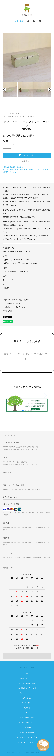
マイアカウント (27, 703)
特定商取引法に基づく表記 (27, 688)
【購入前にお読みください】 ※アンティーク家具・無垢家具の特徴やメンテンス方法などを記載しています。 (26, 169)
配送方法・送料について (27, 683)
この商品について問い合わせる (14, 307)
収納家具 (31, 116)
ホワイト (23, 116)
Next (49, 89)
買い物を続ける (8, 311)
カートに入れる (29, 155)
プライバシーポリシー (27, 693)
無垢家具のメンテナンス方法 (27, 737)
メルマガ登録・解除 (27, 717)
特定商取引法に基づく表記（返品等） (16, 300)
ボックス (5, 113)
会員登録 (27, 708)
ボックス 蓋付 (14, 113)
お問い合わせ (27, 698)
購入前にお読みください (27, 722)
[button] (45, 395)
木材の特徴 (27, 727)
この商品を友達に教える (11, 303)
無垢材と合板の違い (27, 732)
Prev (4, 89)
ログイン (27, 712)
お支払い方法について (27, 678)
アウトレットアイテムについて (27, 742)
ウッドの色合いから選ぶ (10, 116)
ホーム (27, 673)
